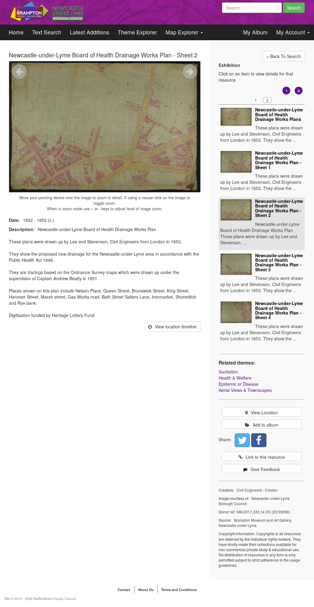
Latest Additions (89, 32)
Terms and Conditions (179, 589)
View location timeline (176, 326)
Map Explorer (183, 32)
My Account (291, 32)
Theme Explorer (137, 32)
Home (16, 32)
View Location (264, 412)
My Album (255, 32)
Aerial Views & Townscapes (245, 390)
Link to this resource (265, 457)
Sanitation (228, 372)
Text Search (46, 32)
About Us (145, 589)
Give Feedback (265, 469)
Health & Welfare (235, 378)
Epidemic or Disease (238, 384)
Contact (123, 589)
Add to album (265, 425)
